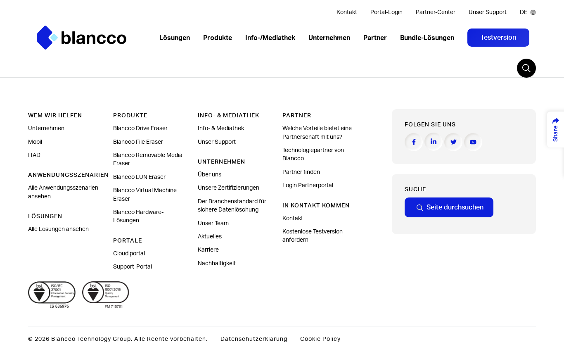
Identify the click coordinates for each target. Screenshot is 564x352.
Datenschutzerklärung (253, 339)
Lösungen (174, 38)
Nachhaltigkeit (217, 263)
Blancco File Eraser (138, 142)
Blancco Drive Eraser (140, 128)
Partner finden (301, 172)
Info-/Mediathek (270, 38)
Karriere (208, 250)
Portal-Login (386, 12)
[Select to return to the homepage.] (81, 38)
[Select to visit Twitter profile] (453, 142)
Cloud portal (129, 254)
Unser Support (488, 12)
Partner (375, 38)
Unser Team (213, 223)
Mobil (35, 142)
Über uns (209, 175)
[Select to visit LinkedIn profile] (433, 142)
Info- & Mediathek (221, 128)
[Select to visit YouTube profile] (473, 142)
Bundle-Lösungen (427, 38)
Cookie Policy (320, 339)
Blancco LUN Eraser (139, 177)
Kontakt (347, 12)
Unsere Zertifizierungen (228, 188)
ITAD (34, 155)
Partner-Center (435, 12)
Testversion (498, 37)
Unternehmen (329, 38)
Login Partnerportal (307, 185)
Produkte (217, 38)
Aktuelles (210, 237)
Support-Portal (132, 267)
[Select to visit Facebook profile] (414, 142)
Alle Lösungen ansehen (58, 229)
